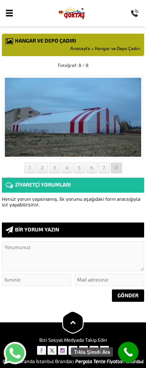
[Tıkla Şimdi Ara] (128, 352)
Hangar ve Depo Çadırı (117, 48)
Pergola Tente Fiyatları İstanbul (109, 361)
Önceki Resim (20, 65)
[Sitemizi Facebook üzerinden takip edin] (41, 350)
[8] (73, 154)
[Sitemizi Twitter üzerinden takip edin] (52, 350)
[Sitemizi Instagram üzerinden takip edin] (62, 350)
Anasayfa (80, 48)
